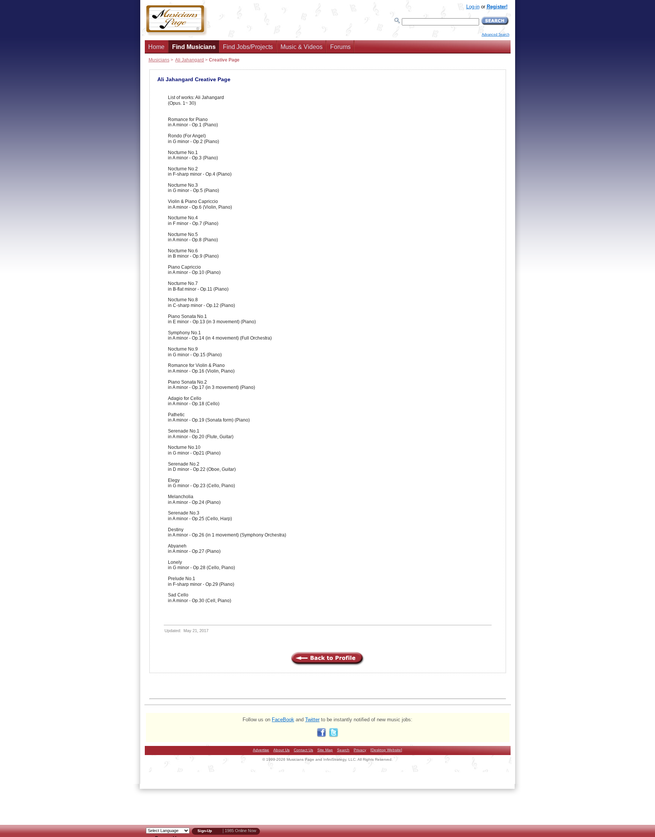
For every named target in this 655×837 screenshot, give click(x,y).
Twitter (312, 719)
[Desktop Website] (386, 750)
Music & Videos (301, 47)
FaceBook (283, 719)
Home (156, 47)
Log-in (472, 6)
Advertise (261, 750)
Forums (340, 47)
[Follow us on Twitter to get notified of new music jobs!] (333, 735)
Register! (497, 6)
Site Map (325, 750)
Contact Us (303, 750)
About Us (281, 750)
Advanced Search (495, 34)
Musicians (159, 59)
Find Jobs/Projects (248, 47)
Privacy (360, 750)
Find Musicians (194, 47)
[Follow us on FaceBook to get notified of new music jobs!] (321, 735)
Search (343, 750)
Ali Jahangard (189, 59)
